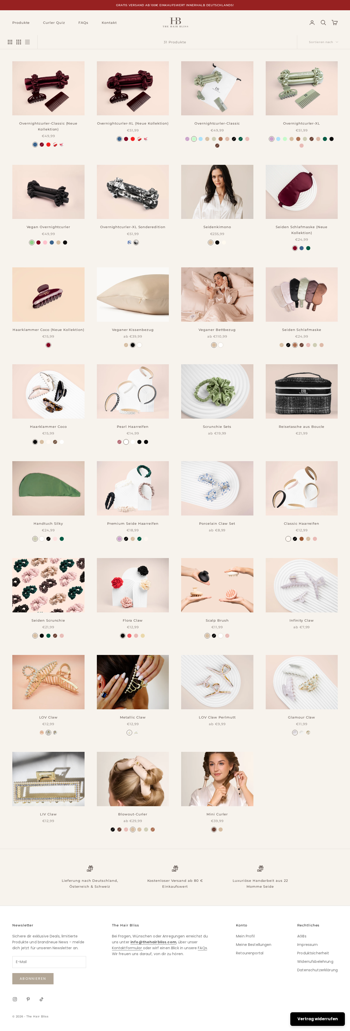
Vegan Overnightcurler (48, 227)
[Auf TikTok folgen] (41, 999)
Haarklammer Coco (48, 426)
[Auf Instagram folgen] (14, 999)
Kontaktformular (127, 948)
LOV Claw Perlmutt (217, 717)
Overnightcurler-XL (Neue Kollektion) (133, 123)
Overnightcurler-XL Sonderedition (133, 227)
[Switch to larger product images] (10, 42)
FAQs (83, 23)
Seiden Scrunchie (48, 620)
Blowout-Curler (132, 814)
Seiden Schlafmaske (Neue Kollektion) (301, 230)
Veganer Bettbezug (217, 330)
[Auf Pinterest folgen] (28, 999)
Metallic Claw (133, 717)
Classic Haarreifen (301, 523)
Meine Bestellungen (254, 944)
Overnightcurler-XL (301, 123)
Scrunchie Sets (217, 426)
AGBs (301, 936)
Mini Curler (217, 814)
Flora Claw (133, 620)
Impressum (307, 944)
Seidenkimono (217, 227)
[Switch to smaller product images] (18, 42)
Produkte (21, 23)
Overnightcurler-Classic (217, 123)
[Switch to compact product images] (27, 42)
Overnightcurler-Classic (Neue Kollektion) (48, 126)
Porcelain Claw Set (217, 523)
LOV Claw (48, 717)
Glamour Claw (301, 717)
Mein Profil (245, 936)
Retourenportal (249, 953)
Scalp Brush (217, 620)
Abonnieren (33, 978)
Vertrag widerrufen (317, 1019)
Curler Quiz (54, 23)
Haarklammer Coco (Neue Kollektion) (48, 330)
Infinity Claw (302, 620)
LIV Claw (48, 814)
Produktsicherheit (313, 953)
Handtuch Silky (48, 523)
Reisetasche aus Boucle (301, 426)
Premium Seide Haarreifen (133, 523)
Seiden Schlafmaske (301, 330)
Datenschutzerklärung (317, 970)
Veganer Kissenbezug (133, 330)
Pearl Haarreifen (133, 426)
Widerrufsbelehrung (315, 961)
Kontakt (109, 23)
